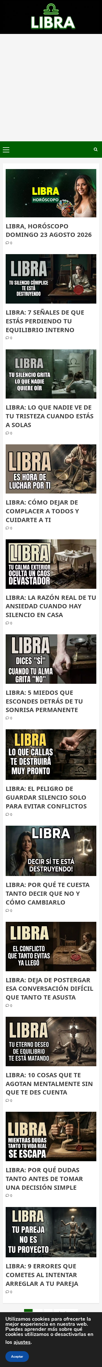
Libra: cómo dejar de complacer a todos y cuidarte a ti (42, 511)
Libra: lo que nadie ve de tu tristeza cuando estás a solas (50, 416)
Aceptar (17, 1356)
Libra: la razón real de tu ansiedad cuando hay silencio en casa (51, 606)
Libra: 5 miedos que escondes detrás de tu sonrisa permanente (44, 701)
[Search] (95, 149)
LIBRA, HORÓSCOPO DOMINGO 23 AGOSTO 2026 (49, 230)
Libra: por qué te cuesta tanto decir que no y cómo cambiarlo (48, 893)
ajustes (22, 1342)
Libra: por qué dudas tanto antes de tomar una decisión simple (44, 1178)
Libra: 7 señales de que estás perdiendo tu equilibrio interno (45, 321)
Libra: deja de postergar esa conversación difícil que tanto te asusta (49, 988)
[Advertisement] (51, 88)
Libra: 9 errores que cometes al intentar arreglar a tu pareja (42, 1275)
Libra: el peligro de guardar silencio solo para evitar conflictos (46, 797)
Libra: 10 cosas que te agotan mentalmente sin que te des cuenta (49, 1083)
